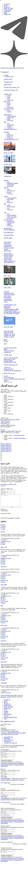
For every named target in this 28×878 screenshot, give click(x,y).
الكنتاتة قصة (4, 584)
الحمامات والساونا (8, 255)
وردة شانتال (4, 566)
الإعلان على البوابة (8, 8)
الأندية (8, 205)
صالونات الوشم (8, 259)
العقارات (6, 75)
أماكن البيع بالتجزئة (8, 108)
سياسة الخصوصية (8, 736)
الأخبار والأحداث (8, 354)
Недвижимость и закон (10, 362)
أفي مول (6, 715)
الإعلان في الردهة (8, 332)
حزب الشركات (10, 190)
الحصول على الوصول (13, 419)
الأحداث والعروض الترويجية (11, 357)
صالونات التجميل (8, 256)
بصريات (6, 301)
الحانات (5, 196)
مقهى (5, 212)
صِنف (8, 98)
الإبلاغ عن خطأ (4, 419)
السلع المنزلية (7, 297)
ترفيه (5, 203)
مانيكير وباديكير (8, 244)
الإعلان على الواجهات (9, 335)
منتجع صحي (7, 243)
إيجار (8, 110)
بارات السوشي (10, 222)
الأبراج (5, 709)
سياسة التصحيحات (8, 739)
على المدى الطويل (11, 116)
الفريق (5, 5)
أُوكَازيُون (9, 111)
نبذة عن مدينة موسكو (9, 373)
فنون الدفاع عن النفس (9, 261)
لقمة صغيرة (4, 625)
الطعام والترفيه (8, 142)
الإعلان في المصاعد (9, 336)
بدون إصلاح (10, 136)
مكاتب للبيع (7, 101)
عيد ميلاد (9, 192)
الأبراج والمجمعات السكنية (10, 364)
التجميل (6, 249)
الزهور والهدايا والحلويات (10, 304)
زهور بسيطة (4, 547)
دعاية (5, 316)
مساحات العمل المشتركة (10, 129)
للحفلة (8, 119)
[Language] (1, 69)
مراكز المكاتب (7, 367)
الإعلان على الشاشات (9, 333)
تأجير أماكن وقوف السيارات (11, 139)
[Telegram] (14, 39)
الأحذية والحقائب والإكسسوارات (12, 312)
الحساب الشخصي (13, 731)
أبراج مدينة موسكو (8, 369)
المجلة (5, 12)
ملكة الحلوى (4, 682)
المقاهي (9, 224)
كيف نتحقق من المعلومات (10, 742)
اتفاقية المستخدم (5, 780)
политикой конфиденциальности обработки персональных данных (12, 764)
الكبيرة (8, 95)
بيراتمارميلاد (4, 640)
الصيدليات (6, 291)
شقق (5, 121)
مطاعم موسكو (7, 714)
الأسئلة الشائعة (7, 9)
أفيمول (5, 265)
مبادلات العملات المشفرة (10, 347)
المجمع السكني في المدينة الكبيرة (12, 370)
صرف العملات (7, 352)
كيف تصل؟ (17, 431)
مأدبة (8, 189)
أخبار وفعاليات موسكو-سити (8, 732)
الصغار (8, 97)
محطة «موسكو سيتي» (19, 435)
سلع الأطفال (7, 307)
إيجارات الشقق (7, 114)
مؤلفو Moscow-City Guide (11, 734)
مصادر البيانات (7, 741)
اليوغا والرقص (7, 246)
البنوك (5, 339)
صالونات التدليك (8, 253)
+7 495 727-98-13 (5, 422)
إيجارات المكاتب (8, 94)
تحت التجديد (10, 135)
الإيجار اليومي (10, 117)
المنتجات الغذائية (8, 300)
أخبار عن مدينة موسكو (9, 359)
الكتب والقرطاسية (8, 293)
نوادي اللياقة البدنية (8, 262)
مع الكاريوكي (10, 199)
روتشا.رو (3, 531)
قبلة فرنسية (4, 661)
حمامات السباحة (8, 258)
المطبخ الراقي (10, 184)
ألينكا (2, 605)
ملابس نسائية (7, 306)
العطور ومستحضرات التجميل (11, 309)
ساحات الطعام (10, 221)
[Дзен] (14, 66)
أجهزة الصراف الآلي (9, 350)
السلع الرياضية (7, 298)
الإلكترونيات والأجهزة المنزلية (11, 313)
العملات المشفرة (8, 360)
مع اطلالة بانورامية (11, 215)
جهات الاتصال (7, 14)
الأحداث (6, 187)
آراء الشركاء (7, 7)
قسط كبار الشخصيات (12, 183)
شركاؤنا (6, 702)
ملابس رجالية (7, 296)
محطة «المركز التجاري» (19, 438)
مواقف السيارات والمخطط (7, 431)
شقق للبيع (6, 132)
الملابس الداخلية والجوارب (10, 310)
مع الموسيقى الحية (11, 197)
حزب (8, 208)
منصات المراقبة (11, 206)
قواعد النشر (7, 11)
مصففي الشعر (7, 242)
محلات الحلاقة (7, 250)
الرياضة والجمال (8, 228)
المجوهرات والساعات (9, 294)
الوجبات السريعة (8, 219)
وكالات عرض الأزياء (9, 247)
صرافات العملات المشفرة (10, 717)
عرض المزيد (10, 100)
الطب (5, 718)
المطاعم (6, 180)
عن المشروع (7, 4)
